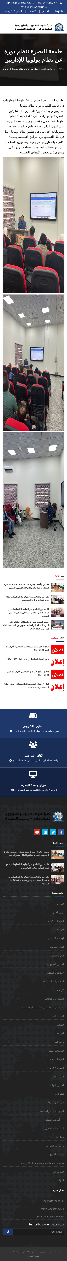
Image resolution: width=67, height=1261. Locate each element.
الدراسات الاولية (56, 921)
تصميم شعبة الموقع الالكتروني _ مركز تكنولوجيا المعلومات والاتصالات (37, 1251)
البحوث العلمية (57, 955)
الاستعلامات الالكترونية (53, 1128)
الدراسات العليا (56, 929)
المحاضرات (58, 1016)
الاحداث (32, 11)
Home (60, 68)
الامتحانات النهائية (55, 972)
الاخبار (46, 11)
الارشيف (60, 990)
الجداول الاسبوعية (55, 964)
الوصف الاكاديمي (55, 938)
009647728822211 (48, 2)
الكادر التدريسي (56, 946)
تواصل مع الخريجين (54, 1145)
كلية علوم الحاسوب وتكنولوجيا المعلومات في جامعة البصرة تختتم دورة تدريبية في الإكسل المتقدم (28, 612)
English (59, 11)
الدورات (60, 903)
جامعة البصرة (34, 1255)
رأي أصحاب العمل (55, 1119)
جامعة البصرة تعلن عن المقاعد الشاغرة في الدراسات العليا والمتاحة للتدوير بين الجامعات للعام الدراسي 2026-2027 (26, 625)
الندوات (60, 1024)
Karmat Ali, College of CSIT (49, 1216)
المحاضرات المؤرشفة (53, 981)
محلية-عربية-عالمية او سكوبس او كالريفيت (42, 1007)
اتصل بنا (60, 1137)
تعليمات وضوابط (56, 1102)
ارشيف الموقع (57, 1154)
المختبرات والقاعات (54, 998)
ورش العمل (58, 912)
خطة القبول (58, 1093)
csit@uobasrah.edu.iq (32, 7)
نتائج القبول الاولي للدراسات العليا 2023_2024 (28, 659)
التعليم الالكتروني (14, 11)
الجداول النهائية (56, 1085)
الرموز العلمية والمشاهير (52, 1111)
